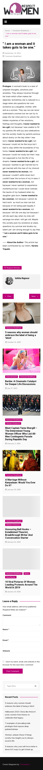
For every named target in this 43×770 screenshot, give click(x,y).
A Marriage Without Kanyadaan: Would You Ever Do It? (20, 482)
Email (6, 640)
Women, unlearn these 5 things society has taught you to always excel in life (19, 738)
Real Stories (10, 577)
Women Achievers (13, 423)
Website (6, 651)
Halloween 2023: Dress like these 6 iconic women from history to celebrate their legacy (20, 714)
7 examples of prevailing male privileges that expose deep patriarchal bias (17, 726)
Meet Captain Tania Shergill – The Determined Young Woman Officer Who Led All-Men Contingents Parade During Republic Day (21, 434)
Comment (7, 615)
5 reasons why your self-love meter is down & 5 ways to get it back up (21, 748)
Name (6, 629)
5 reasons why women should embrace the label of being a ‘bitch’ (21, 335)
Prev (9, 296)
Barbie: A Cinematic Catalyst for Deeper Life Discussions (20, 383)
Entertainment (11, 377)
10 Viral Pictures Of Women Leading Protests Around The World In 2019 (21, 584)
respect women (13, 268)
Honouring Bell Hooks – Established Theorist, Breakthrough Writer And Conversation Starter (19, 533)
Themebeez (25, 764)
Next (34, 296)
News (27, 573)
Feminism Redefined (13, 56)
